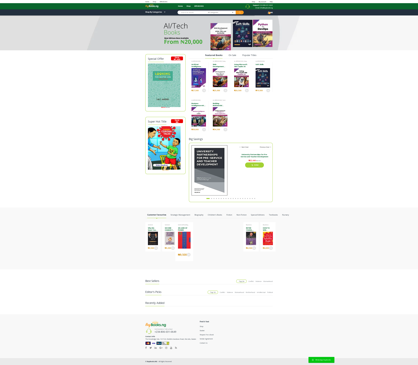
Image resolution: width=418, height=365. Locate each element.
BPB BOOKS (163, 2)
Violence (258, 281)
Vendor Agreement (206, 339)
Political (270, 292)
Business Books (249, 225)
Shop (154, 2)
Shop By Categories (153, 12)
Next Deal (244, 147)
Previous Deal (264, 147)
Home (147, 2)
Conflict (251, 281)
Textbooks (273, 215)
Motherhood (250, 292)
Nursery (285, 215)
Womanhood (268, 281)
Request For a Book (207, 335)
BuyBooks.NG (152, 361)
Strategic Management (180, 215)
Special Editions (258, 215)
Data (223, 61)
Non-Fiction (242, 215)
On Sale (232, 55)
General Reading (150, 225)
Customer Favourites (156, 215)
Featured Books (213, 55)
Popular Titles (249, 55)
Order (204, 90)
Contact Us (203, 343)
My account (262, 2)
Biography (199, 215)
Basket (202, 331)
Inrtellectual (261, 292)
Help (271, 2)
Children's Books (215, 215)
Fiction (229, 215)
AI (192, 61)
